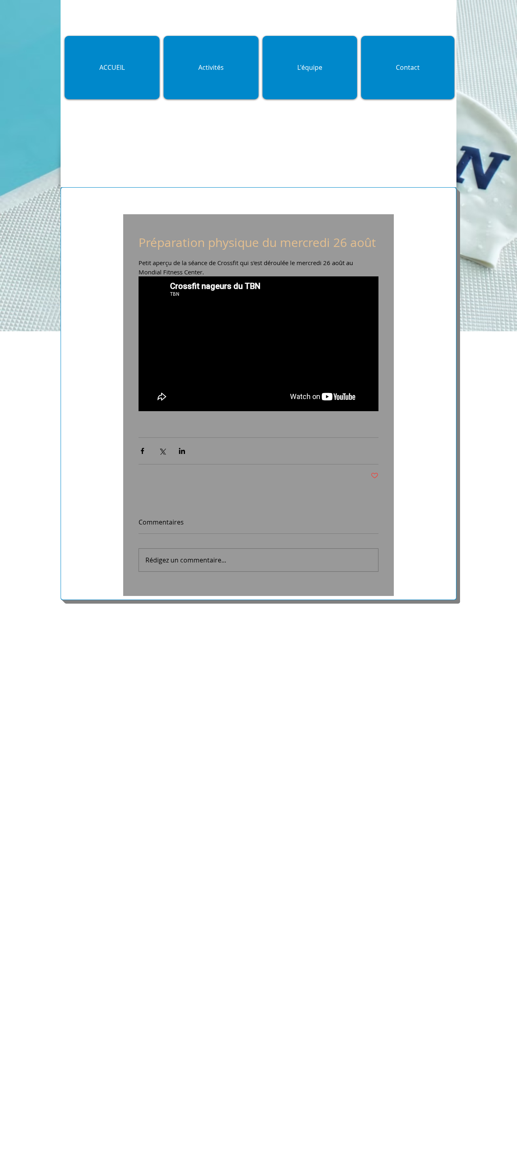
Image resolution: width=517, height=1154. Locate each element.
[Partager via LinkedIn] (182, 451)
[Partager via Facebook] (142, 451)
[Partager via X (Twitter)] (162, 451)
